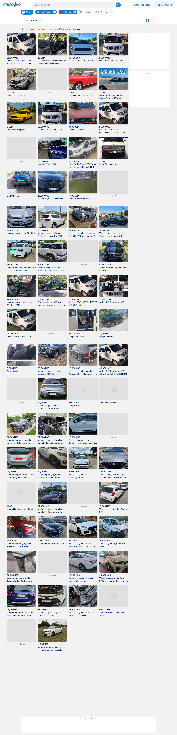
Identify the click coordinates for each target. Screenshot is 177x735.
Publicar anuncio (164, 5)
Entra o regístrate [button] (142, 5)
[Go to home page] (12, 5)
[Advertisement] (150, 52)
